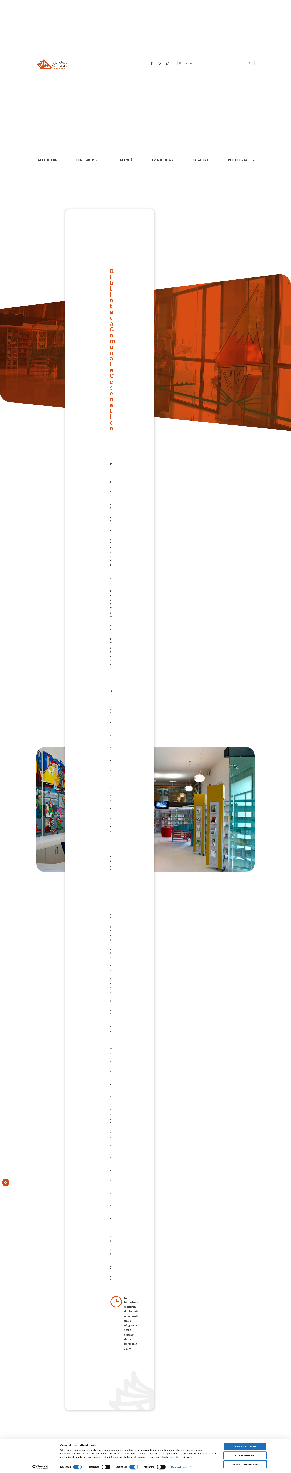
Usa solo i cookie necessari (245, 1464)
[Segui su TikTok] (167, 63)
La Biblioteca (46, 160)
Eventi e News (162, 160)
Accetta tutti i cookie (245, 1446)
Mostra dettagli (179, 1467)
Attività (126, 160)
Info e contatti (240, 160)
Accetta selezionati (245, 1455)
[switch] (106, 1467)
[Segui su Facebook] (151, 63)
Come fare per (86, 160)
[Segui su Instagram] (159, 63)
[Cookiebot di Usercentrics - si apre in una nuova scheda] (40, 1467)
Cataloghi (201, 160)
